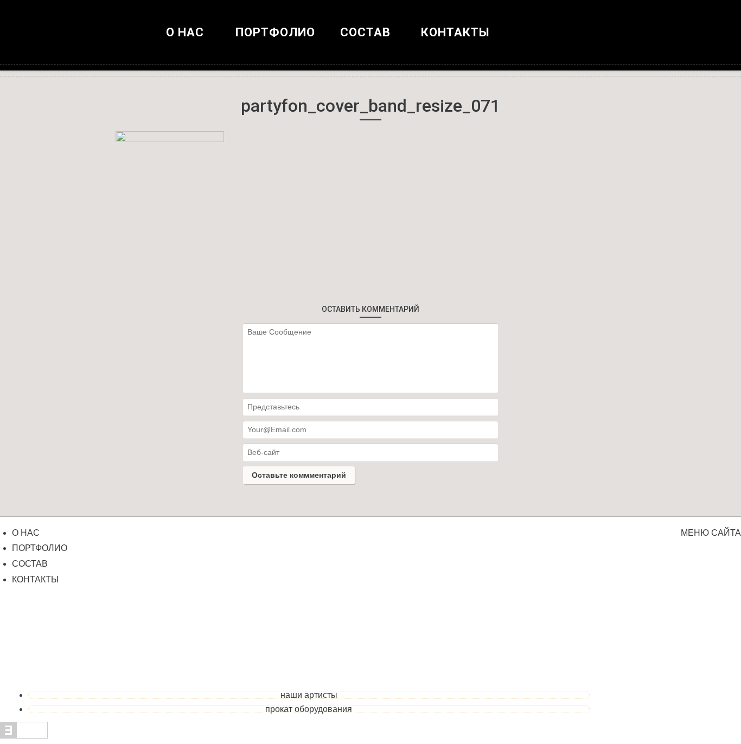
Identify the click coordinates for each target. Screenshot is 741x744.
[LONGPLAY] (370, 43)
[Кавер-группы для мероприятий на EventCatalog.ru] (24, 735)
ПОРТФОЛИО (275, 32)
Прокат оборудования (308, 709)
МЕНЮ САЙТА (711, 532)
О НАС (185, 32)
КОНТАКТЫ (455, 32)
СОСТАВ (30, 563)
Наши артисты (308, 695)
